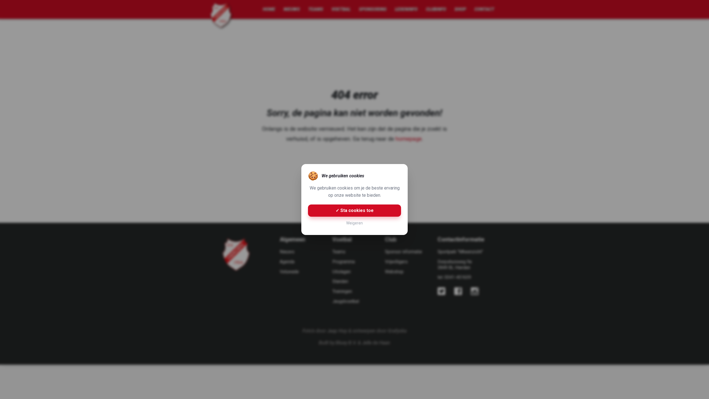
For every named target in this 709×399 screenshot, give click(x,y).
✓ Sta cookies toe (355, 210)
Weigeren (354, 223)
